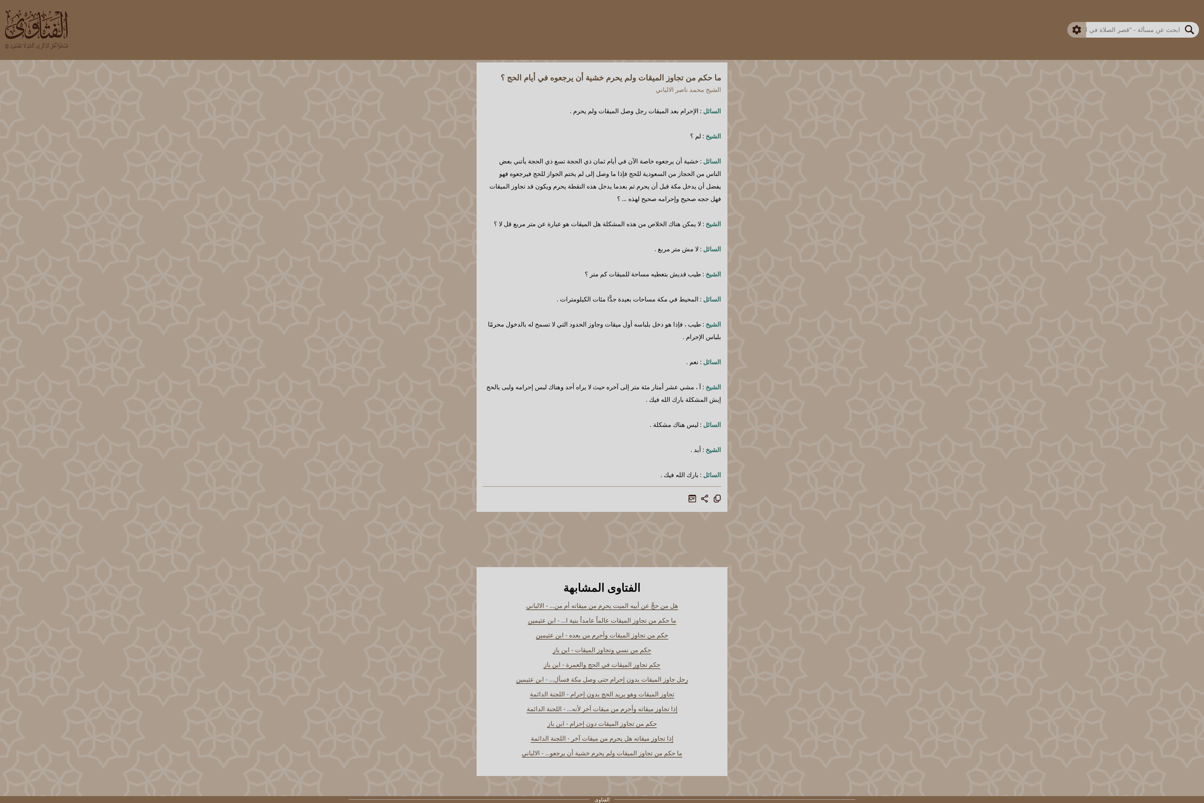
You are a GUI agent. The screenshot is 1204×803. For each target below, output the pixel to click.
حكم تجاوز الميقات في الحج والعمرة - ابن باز (602, 664)
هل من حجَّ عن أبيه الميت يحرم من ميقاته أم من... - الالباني (602, 605)
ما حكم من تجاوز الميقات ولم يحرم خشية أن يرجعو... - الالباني (602, 753)
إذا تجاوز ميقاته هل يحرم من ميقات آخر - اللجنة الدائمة (602, 738)
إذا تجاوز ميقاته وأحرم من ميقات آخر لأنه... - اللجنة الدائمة (602, 709)
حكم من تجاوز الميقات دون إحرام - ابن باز (602, 723)
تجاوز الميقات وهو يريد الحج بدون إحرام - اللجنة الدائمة (602, 694)
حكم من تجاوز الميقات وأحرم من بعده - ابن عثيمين (602, 635)
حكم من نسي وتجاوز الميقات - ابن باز (602, 650)
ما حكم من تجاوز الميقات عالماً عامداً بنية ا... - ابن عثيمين (602, 620)
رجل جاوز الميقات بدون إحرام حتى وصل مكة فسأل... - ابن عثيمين (602, 679)
